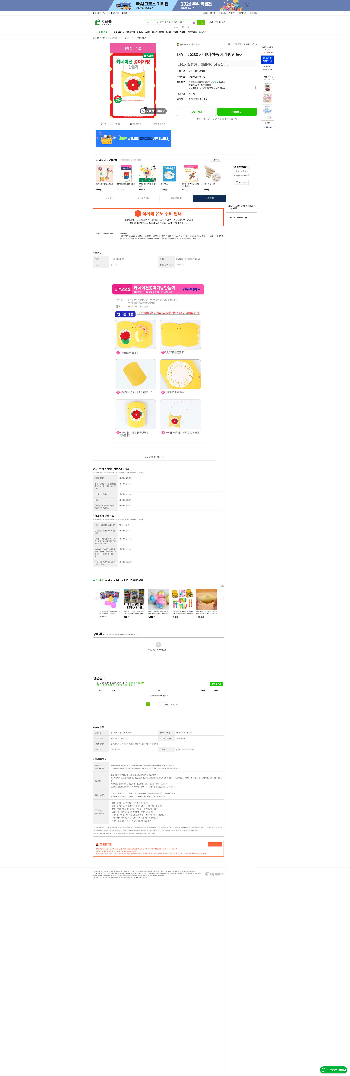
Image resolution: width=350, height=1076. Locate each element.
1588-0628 (267, 69)
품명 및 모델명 (99, 478)
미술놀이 (126, 38)
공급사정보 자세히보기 (248, 167)
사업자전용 (130, 32)
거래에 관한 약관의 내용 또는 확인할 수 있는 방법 (105, 563)
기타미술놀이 (141, 38)
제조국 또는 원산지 (101, 494)
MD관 (161, 32)
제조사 (97, 265)
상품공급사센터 (243, 13)
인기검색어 (176, 27)
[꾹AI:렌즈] (194, 22)
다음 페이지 (270, 117)
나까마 (106, 13)
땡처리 (168, 32)
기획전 (175, 32)
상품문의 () (176, 198)
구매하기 (237, 111)
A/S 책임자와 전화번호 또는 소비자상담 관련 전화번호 (105, 507)
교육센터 (116, 13)
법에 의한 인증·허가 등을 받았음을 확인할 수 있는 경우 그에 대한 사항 (105, 486)
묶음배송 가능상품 (131, 159)
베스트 (155, 32)
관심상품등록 (159, 124)
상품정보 (110, 198)
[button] (222, 599)
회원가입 (213, 13)
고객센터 (253, 13)
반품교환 (210, 198)
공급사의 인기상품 (106, 159)
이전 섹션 (262, 77)
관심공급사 (242, 182)
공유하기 (137, 124)
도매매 (97, 13)
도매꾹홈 (96, 38)
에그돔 (125, 13)
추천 (202, 32)
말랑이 (188, 27)
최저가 (148, 32)
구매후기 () (143, 198)
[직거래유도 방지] (158, 217)
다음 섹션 (273, 77)
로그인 (205, 13)
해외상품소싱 (119, 32)
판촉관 (182, 32)
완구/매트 (113, 38)
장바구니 (233, 13)
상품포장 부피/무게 (166, 265)
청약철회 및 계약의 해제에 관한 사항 (105, 532)
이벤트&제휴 (191, 32)
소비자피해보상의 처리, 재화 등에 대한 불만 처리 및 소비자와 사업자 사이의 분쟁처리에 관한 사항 (105, 552)
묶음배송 (140, 32)
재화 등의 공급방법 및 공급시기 (105, 525)
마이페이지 (221, 13)
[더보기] (269, 77)
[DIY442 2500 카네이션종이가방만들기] (133, 80)
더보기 (216, 160)
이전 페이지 (268, 117)
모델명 (162, 259)
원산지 (97, 259)
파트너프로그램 (110, 124)
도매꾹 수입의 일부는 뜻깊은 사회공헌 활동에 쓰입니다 (217, 119)
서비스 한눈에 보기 (217, 22)
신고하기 (215, 844)
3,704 (253, 44)
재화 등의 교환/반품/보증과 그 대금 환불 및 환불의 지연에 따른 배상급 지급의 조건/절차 (105, 541)
